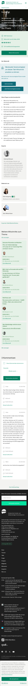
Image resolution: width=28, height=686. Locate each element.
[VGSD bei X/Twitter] (9, 652)
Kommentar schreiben (12, 378)
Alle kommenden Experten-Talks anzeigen (11, 597)
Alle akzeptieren (14, 679)
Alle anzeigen (5, 237)
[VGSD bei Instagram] (6, 652)
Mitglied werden (5, 7)
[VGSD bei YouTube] (13, 652)
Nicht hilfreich (9, 402)
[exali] (4, 645)
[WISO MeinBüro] (8, 640)
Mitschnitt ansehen (14, 53)
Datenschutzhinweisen (6, 674)
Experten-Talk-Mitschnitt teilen (9, 223)
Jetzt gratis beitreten (14, 503)
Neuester (5, 368)
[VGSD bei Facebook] (2, 652)
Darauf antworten (7, 405)
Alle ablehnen (4, 683)
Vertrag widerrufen (6, 543)
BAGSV (14, 536)
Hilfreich (7, 398)
